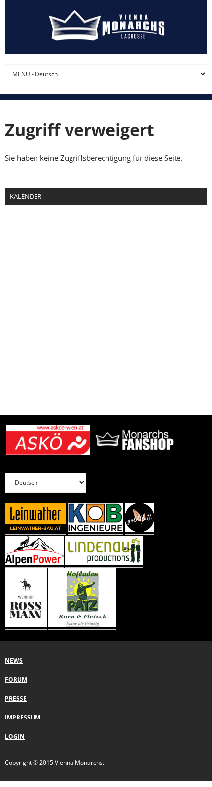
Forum (16, 679)
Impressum (22, 717)
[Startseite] (106, 27)
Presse (16, 698)
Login (15, 736)
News (14, 660)
